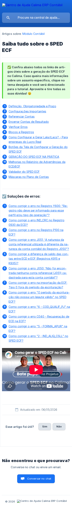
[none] (32, 5)
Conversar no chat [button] (39, 478)
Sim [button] (44, 426)
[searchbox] (36, 18)
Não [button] (59, 426)
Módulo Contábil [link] (33, 33)
